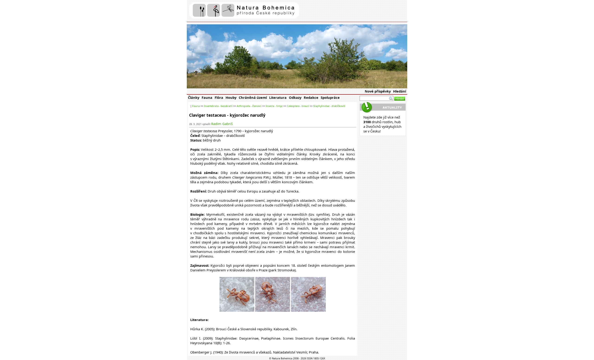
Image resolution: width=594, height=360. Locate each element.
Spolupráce (330, 97)
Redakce (311, 97)
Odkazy (295, 97)
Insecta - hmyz (274, 106)
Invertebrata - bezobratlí (218, 106)
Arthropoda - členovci (249, 106)
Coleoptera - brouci (298, 106)
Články (193, 97)
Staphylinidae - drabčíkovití (329, 106)
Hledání (399, 91)
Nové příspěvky (378, 91)
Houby (231, 97)
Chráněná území (253, 97)
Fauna (207, 97)
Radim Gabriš (222, 123)
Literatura (278, 97)
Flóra (219, 97)
